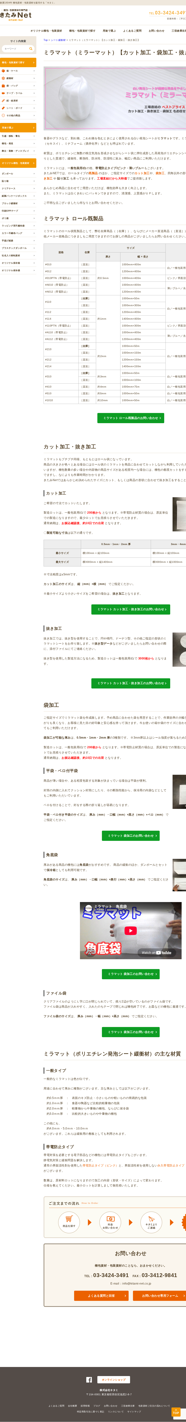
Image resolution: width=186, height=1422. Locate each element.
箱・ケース (12, 71)
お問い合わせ (157, 30)
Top (46, 40)
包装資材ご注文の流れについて (154, 1406)
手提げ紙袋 (7, 240)
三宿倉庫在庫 (128, 1406)
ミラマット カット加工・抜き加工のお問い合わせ (130, 609)
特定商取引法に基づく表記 (90, 1411)
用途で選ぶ (109, 30)
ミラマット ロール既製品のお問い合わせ (130, 418)
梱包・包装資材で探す (82, 30)
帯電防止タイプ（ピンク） (101, 1165)
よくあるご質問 (132, 30)
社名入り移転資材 (11, 255)
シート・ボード (15, 108)
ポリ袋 (5, 218)
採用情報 (85, 1406)
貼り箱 (5, 181)
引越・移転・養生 (11, 136)
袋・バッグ (12, 85)
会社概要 (72, 1406)
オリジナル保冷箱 (11, 263)
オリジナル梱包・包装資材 (46, 30)
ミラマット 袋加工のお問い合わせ (131, 835)
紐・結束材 (12, 100)
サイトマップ (134, 1411)
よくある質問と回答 (101, 1295)
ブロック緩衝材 (10, 203)
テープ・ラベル (15, 93)
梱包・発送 (7, 143)
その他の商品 (13, 115)
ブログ (96, 1406)
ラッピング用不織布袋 (13, 225)
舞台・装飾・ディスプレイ (15, 151)
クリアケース (8, 188)
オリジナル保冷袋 (11, 270)
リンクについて (116, 1411)
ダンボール (7, 173)
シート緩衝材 (58, 40)
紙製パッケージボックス (14, 196)
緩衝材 (10, 78)
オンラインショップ (114, 1379)
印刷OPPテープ (10, 211)
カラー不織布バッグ (12, 233)
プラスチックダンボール (14, 248)
